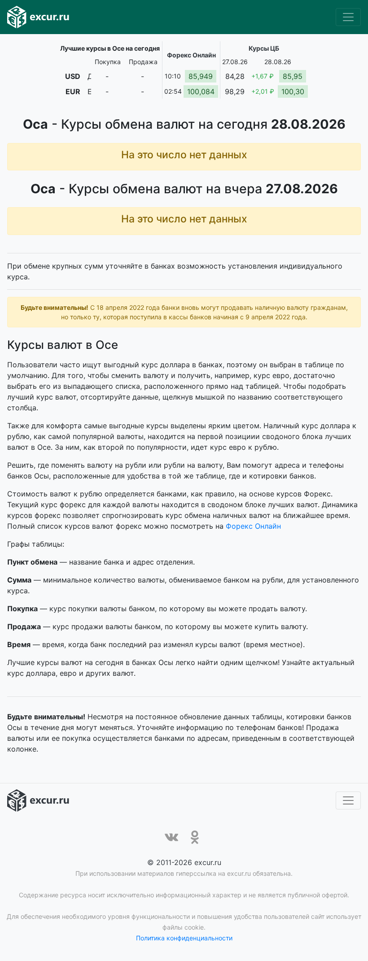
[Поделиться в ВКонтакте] (171, 837)
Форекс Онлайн (253, 526)
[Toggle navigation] (348, 17)
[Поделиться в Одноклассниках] (195, 837)
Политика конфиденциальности (184, 938)
